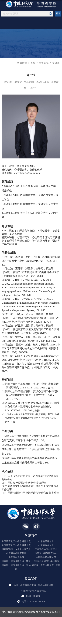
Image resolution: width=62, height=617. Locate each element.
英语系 (56, 63)
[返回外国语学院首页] (31, 4)
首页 (32, 63)
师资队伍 (44, 63)
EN (58, 13)
